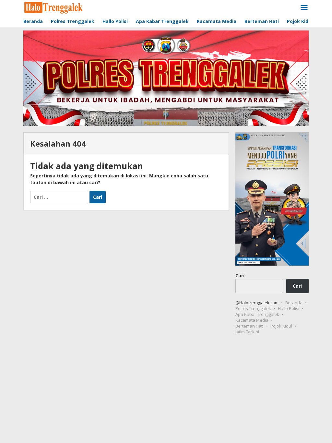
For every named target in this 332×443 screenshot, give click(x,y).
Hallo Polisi (288, 308)
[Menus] (304, 7)
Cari (239, 275)
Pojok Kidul (281, 326)
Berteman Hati (249, 326)
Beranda (293, 302)
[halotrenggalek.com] (53, 7)
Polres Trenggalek (253, 308)
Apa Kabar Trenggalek (257, 314)
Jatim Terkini (247, 332)
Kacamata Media (251, 320)
